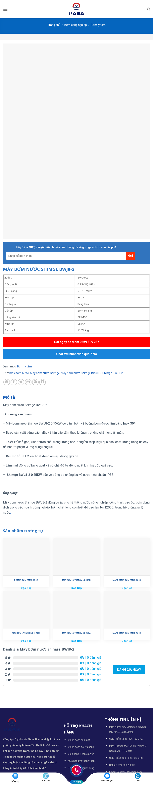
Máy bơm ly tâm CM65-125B (76, 580)
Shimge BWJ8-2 (112, 373)
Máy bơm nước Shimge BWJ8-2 (81, 373)
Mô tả (9, 397)
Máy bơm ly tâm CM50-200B (26, 633)
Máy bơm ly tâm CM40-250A (76, 633)
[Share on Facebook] (14, 382)
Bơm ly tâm (98, 24)
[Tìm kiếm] (148, 9)
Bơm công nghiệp (75, 24)
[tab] (9, 397)
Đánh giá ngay (129, 670)
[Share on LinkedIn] (42, 382)
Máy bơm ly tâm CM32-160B (127, 633)
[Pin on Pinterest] (35, 382)
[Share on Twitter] (21, 382)
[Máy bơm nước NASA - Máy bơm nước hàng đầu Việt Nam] (76, 9)
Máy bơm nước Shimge (45, 373)
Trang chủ (53, 24)
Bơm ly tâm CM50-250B (26, 580)
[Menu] (5, 9)
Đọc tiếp (26, 587)
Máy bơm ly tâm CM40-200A (127, 580)
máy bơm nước (19, 373)
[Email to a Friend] (28, 382)
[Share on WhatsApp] (6, 382)
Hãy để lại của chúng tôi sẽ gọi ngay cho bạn (66, 247)
